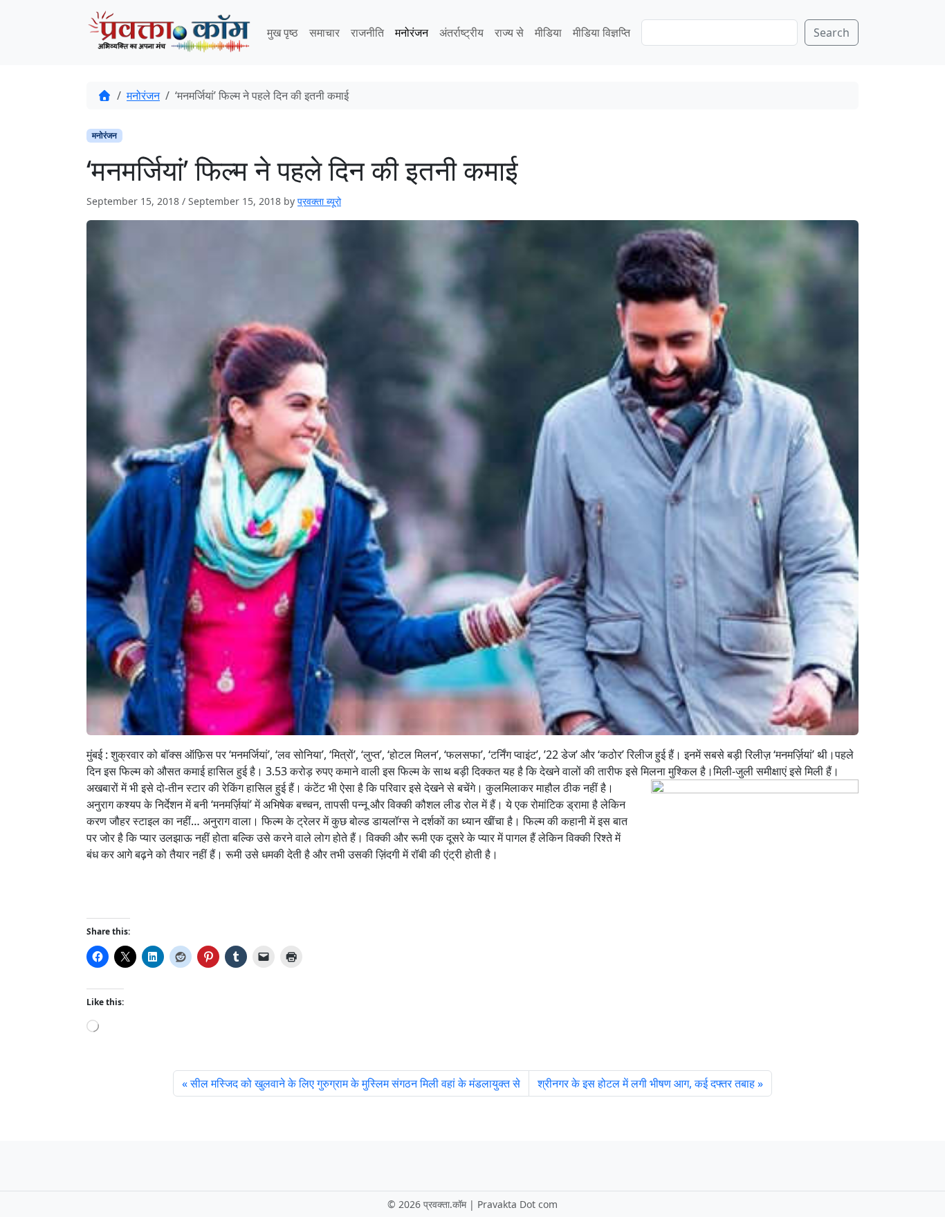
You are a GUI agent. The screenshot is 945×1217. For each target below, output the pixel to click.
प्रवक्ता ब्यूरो (319, 201)
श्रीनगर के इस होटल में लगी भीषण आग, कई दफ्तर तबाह (646, 1083)
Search (832, 32)
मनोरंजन (411, 32)
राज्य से (509, 32)
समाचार (324, 32)
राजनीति (367, 32)
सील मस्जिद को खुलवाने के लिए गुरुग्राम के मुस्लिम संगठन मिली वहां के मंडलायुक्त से (355, 1083)
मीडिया (548, 32)
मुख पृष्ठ (282, 32)
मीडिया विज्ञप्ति (601, 32)
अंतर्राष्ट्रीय (461, 32)
